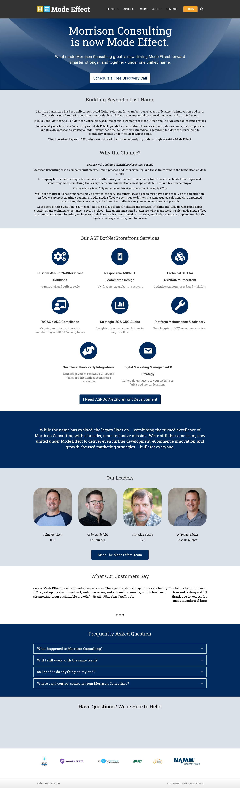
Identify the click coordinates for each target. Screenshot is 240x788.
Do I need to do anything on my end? (66, 672)
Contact (172, 9)
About (156, 9)
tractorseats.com (131, 588)
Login (190, 9)
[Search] (200, 9)
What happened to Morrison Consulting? (70, 648)
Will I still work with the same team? (67, 660)
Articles (129, 9)
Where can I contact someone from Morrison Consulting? (83, 683)
